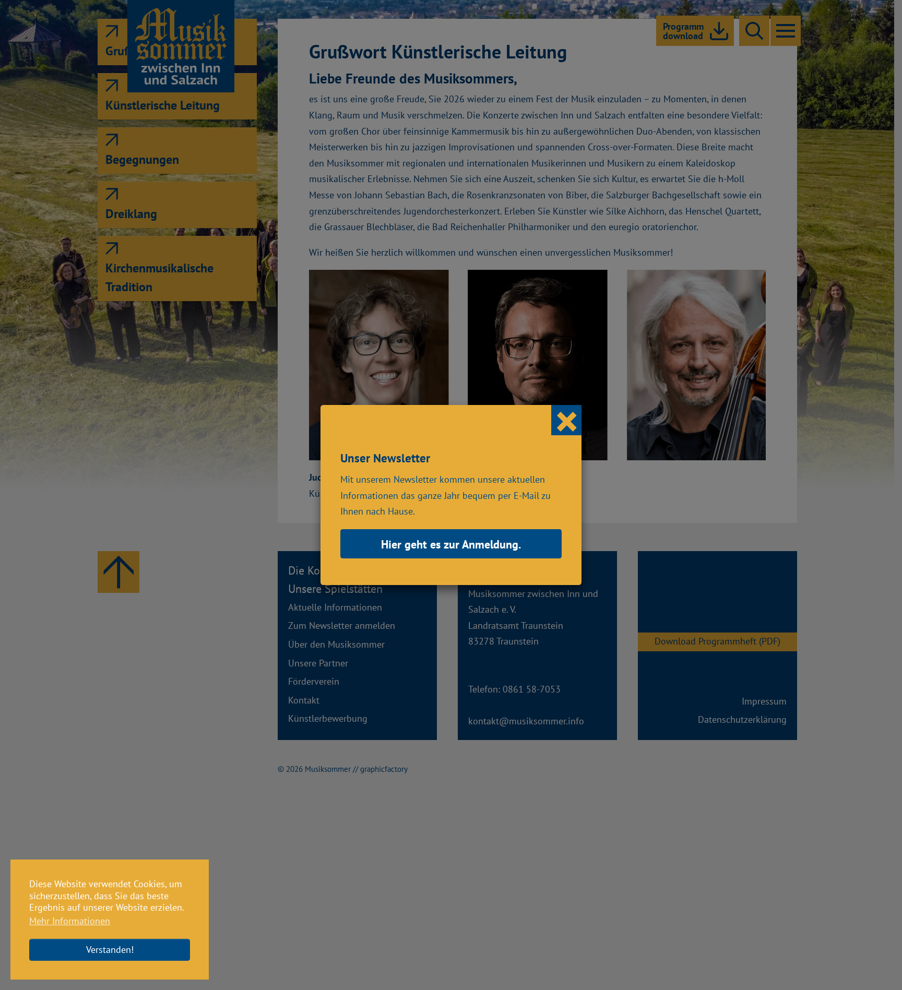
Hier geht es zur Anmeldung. (451, 544)
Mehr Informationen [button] (69, 921)
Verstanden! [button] (110, 950)
